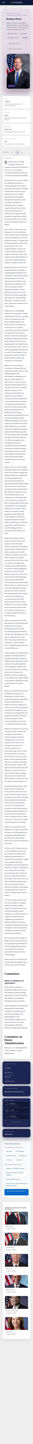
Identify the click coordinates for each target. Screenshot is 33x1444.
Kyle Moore (22, 1155)
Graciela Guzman (11, 1155)
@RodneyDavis (9, 1134)
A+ (22, 152)
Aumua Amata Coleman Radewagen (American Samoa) (16, 1184)
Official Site (14, 43)
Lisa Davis (19, 1160)
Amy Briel (9, 1151)
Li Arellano (9, 1160)
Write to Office (15, 49)
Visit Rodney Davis (9, 1081)
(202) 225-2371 (8, 1072)
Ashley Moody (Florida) (13, 1179)
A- (12, 152)
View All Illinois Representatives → (15, 1192)
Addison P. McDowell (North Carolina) (14, 1174)
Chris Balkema (19, 1151)
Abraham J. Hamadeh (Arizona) (15, 1168)
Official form (8, 1076)
